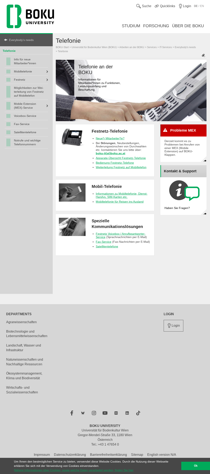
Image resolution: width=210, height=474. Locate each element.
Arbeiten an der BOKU (131, 47)
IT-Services (166, 47)
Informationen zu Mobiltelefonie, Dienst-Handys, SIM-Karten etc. (121, 195)
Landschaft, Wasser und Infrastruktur (23, 348)
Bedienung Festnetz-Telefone (115, 162)
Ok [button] (195, 465)
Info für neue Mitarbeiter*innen (25, 61)
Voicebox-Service (25, 115)
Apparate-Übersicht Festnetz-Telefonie (121, 158)
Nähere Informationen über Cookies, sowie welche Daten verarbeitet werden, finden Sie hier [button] (74, 470)
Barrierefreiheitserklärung (108, 454)
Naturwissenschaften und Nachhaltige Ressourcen (24, 362)
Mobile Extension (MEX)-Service (25, 105)
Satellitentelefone (25, 132)
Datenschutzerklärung (70, 454)
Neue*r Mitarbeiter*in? (110, 138)
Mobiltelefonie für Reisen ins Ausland (120, 201)
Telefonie (9, 50)
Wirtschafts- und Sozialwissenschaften (22, 390)
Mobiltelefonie (23, 71)
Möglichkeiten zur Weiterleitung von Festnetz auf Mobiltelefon (29, 91)
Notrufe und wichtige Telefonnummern (27, 142)
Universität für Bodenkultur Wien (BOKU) (94, 47)
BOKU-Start (62, 47)
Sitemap (137, 454)
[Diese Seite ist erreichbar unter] (203, 56)
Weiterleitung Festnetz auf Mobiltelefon (121, 167)
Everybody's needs (21, 40)
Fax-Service (22, 124)
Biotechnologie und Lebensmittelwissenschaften (26, 334)
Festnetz (19, 79)
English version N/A (161, 454)
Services (152, 47)
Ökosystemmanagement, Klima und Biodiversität (24, 376)
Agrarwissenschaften (21, 322)
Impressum (42, 454)
